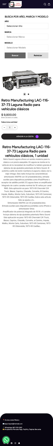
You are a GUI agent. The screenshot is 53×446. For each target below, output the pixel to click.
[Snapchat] (19, 443)
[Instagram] (15, 443)
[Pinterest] (11, 443)
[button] (49, 4)
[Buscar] (45, 4)
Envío (3, 117)
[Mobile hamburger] (5, 4)
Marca (8, 32)
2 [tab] (28, 94)
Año (7, 21)
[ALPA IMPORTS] (15, 4)
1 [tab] (24, 94)
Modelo (9, 43)
